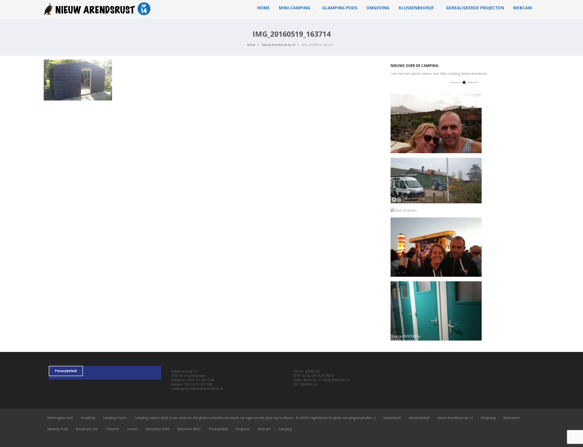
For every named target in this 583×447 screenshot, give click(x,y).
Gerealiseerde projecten (475, 7)
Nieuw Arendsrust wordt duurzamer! (436, 200)
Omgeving (377, 7)
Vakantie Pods (57, 429)
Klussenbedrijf (416, 7)
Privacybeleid (66, 371)
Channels (112, 429)
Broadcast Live (87, 429)
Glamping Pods (339, 7)
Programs (242, 429)
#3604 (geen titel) (60, 418)
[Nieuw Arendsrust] (98, 16)
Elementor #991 (189, 429)
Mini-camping (294, 7)
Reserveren (511, 418)
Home (263, 7)
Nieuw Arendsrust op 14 (455, 418)
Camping (285, 429)
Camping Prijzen (115, 418)
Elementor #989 (157, 429)
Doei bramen (436, 209)
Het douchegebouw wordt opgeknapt (436, 337)
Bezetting (88, 418)
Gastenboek (392, 418)
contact (132, 429)
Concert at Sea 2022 (436, 273)
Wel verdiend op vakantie (436, 149)
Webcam (522, 7)
